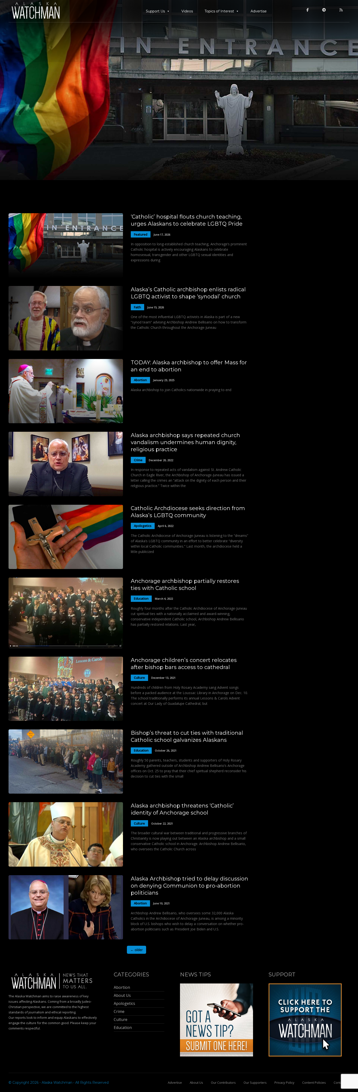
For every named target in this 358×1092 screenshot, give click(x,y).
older (136, 949)
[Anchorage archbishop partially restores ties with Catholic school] (66, 647)
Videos (187, 11)
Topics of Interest (219, 11)
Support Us (155, 11)
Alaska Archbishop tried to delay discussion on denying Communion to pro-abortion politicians (189, 885)
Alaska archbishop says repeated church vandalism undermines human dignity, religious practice (185, 442)
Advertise (259, 11)
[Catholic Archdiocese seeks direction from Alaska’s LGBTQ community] (66, 568)
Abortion (140, 380)
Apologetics (142, 525)
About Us (196, 1082)
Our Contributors (223, 1082)
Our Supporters (255, 1082)
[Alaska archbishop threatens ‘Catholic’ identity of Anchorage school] (66, 865)
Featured (140, 234)
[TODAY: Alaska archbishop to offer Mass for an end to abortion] (66, 422)
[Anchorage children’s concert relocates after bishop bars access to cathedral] (66, 719)
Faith (137, 307)
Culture (139, 677)
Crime (138, 460)
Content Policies (314, 1082)
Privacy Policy (284, 1082)
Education (141, 598)
